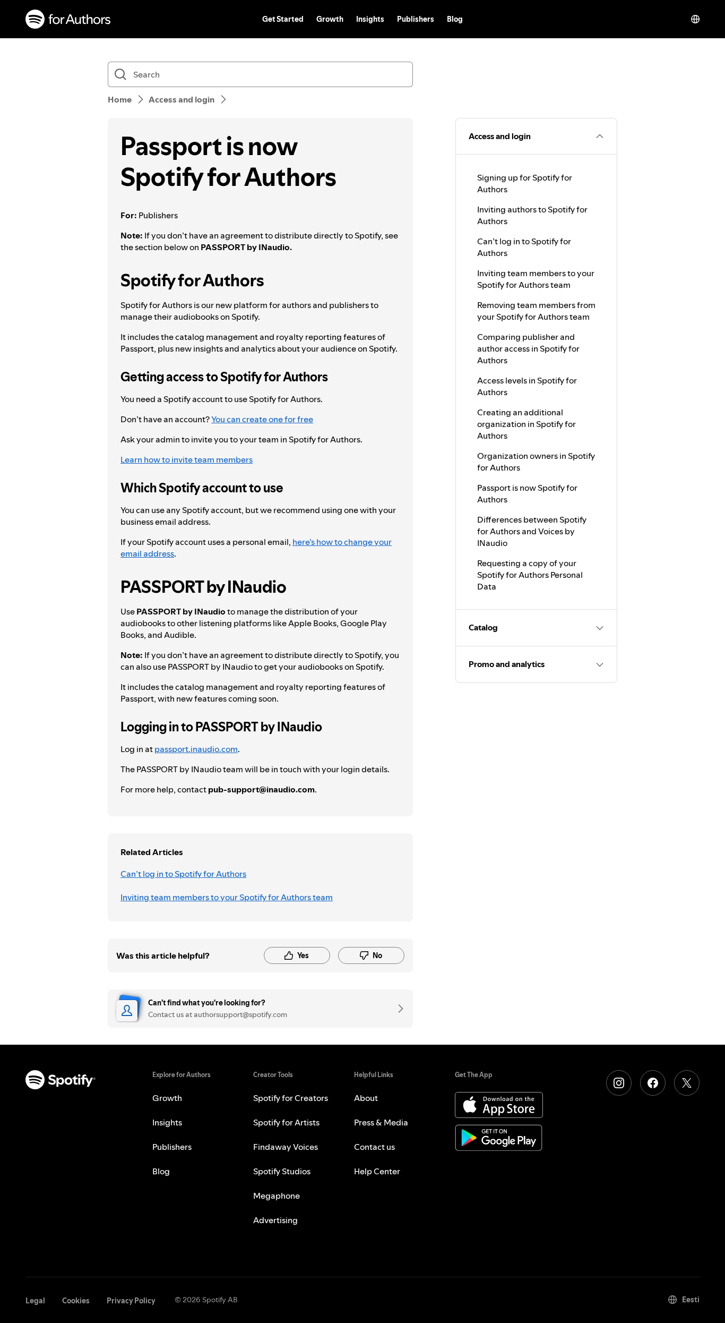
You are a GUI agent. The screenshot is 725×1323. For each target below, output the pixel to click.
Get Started (283, 19)
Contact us (374, 1147)
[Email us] (397, 1008)
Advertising (275, 1220)
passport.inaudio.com (196, 749)
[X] (687, 1083)
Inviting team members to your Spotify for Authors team (226, 897)
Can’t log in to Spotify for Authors (183, 874)
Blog (455, 19)
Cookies (76, 1300)
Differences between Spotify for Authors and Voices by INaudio (531, 531)
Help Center (377, 1171)
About (366, 1098)
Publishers (415, 19)
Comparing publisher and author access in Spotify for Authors (528, 348)
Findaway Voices (285, 1147)
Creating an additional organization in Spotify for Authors (526, 423)
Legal (35, 1300)
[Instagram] (619, 1083)
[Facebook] (653, 1083)
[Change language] (695, 19)
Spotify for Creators (290, 1098)
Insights (370, 19)
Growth (329, 19)
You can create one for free (262, 419)
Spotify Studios (281, 1171)
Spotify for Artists (286, 1122)
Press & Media (381, 1122)
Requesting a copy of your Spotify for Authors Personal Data (530, 574)
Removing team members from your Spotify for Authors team (536, 310)
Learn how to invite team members (186, 459)
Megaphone (276, 1195)
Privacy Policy (131, 1300)
